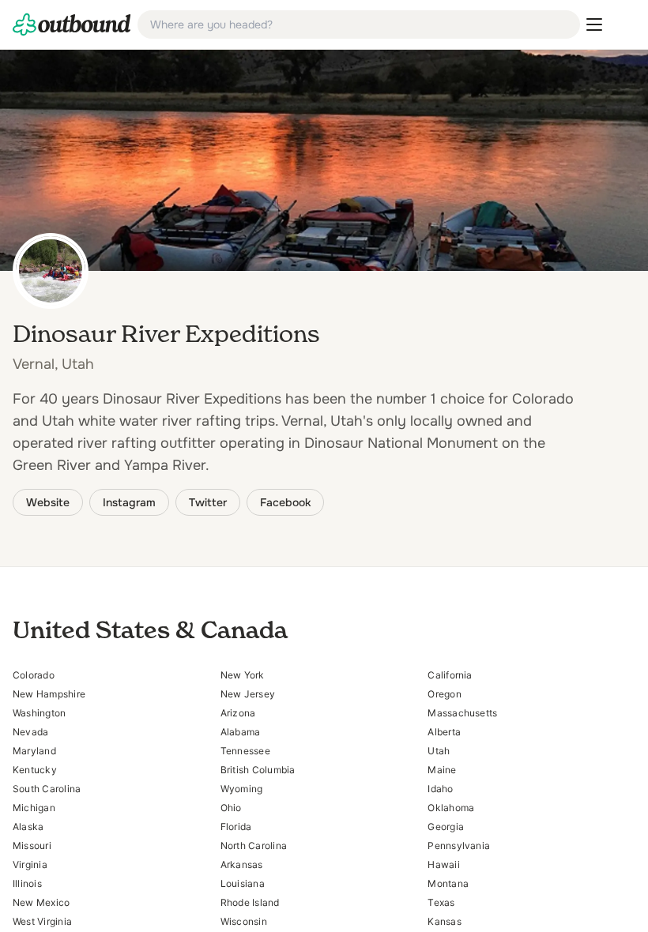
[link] (72, 24)
